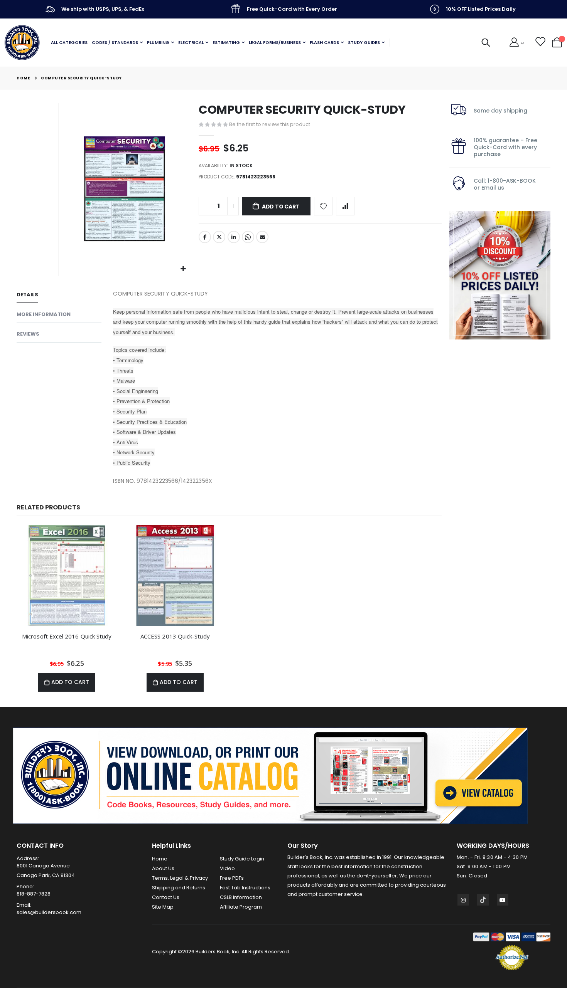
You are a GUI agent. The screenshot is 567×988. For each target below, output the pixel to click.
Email (262, 237)
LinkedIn (234, 237)
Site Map (163, 907)
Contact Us (165, 897)
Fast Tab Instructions (245, 887)
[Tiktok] (483, 900)
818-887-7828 (34, 893)
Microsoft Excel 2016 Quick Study (66, 636)
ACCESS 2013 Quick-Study (175, 636)
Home (23, 78)
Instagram (463, 900)
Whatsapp (248, 237)
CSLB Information (241, 897)
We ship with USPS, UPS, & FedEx (102, 9)
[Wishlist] (539, 43)
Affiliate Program (241, 907)
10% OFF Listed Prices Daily (481, 9)
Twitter (219, 237)
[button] (183, 269)
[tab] (59, 296)
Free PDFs (232, 878)
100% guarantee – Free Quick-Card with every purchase (505, 147)
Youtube (502, 900)
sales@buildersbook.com (49, 912)
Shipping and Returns (178, 887)
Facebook (205, 237)
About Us (163, 868)
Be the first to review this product (269, 124)
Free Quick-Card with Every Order (292, 9)
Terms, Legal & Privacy (180, 878)
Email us (492, 188)
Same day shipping (500, 110)
